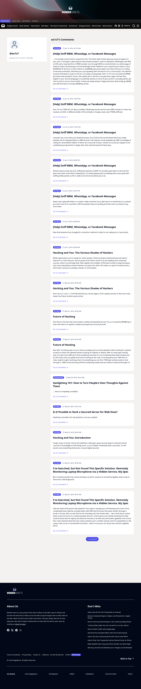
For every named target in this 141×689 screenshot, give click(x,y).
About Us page (20, 624)
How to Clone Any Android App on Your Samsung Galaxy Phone (109, 622)
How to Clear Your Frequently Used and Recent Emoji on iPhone (110, 640)
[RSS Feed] (20, 630)
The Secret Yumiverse (58, 26)
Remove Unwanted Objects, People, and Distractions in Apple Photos (109, 617)
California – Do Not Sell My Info (53, 655)
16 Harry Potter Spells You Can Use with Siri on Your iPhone (108, 625)
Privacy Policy (26, 655)
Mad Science (107, 26)
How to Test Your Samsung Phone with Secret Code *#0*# (108, 636)
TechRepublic (53, 674)
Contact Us (36, 655)
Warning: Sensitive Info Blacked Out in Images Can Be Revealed (110, 648)
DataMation (90, 674)
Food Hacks (35, 26)
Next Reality (26, 21)
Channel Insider (110, 674)
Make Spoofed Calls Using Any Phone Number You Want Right (109, 644)
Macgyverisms (84, 26)
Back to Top (126, 658)
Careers (72, 655)
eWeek (72, 674)
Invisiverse (73, 26)
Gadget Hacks (16, 21)
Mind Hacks (96, 26)
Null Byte (35, 21)
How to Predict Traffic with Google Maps (101, 629)
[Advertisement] (70, 567)
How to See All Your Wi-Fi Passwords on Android (104, 612)
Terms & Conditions (13, 655)
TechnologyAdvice (31, 674)
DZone (130, 674)
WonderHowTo (5, 21)
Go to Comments (59, 89)
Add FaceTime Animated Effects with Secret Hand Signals (107, 633)
